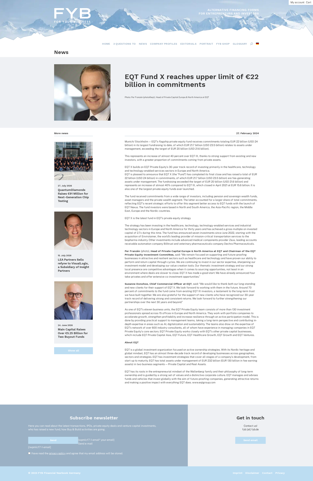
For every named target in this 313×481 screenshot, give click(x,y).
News (143, 43)
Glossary (240, 43)
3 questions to (124, 43)
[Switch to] (257, 44)
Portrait (206, 43)
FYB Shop (223, 43)
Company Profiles (163, 43)
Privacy (280, 472)
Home (106, 43)
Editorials (188, 43)
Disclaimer (252, 472)
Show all (73, 350)
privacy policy (57, 453)
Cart (308, 2)
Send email (250, 440)
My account (297, 2)
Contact (267, 472)
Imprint (237, 472)
